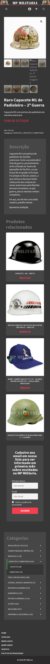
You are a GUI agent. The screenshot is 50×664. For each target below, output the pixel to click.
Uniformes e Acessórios (20, 614)
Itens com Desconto (18, 577)
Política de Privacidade (12, 653)
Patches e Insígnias (19, 598)
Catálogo (5, 637)
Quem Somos (7, 645)
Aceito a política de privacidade (21, 503)
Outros (13, 604)
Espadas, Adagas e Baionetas (21, 583)
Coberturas (15, 572)
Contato (5, 649)
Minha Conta (7, 641)
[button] (43, 9)
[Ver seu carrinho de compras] (36, 9)
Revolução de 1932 (18, 545)
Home (3, 633)
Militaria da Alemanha (19, 588)
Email (14, 491)
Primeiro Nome (18, 481)
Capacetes (17, 133)
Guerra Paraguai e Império (20, 551)
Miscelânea (15, 609)
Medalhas (15, 556)
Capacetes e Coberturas (33, 133)
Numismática (15, 593)
